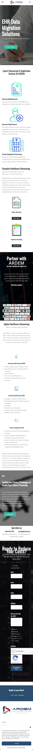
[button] (30, 727)
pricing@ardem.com (24, 531)
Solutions (4, 722)
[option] (16, 279)
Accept (17, 743)
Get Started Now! (16, 668)
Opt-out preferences (12, 747)
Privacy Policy (21, 747)
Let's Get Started (17, 695)
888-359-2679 (9, 531)
